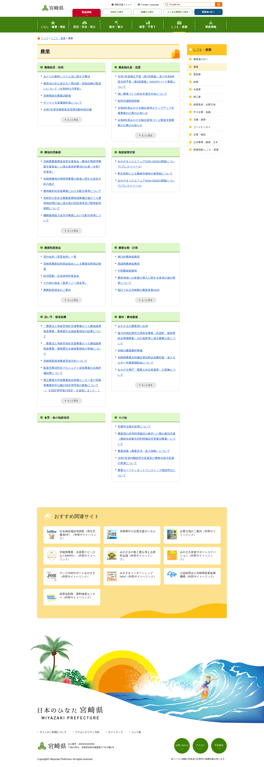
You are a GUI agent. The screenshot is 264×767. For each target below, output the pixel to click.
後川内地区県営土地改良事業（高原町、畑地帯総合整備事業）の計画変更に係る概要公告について (146, 338)
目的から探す (117, 12)
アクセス (200, 745)
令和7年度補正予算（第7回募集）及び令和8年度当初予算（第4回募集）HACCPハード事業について (147, 81)
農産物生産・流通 (130, 67)
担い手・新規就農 (55, 317)
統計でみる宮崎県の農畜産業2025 (139, 290)
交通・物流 (199, 134)
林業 (195, 82)
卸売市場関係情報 (129, 100)
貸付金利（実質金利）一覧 (59, 256)
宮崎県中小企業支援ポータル (138, 531)
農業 (195, 67)
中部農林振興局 (127, 270)
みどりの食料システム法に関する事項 (66, 76)
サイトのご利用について (53, 732)
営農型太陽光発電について (134, 426)
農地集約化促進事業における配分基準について (72, 191)
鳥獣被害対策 (127, 152)
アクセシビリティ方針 (87, 732)
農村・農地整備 (128, 317)
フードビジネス (202, 127)
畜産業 (197, 74)
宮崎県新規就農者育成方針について (65, 360)
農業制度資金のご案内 (57, 290)
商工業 (197, 97)
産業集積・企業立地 (204, 104)
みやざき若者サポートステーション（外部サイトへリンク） (198, 556)
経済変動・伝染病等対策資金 (61, 276)
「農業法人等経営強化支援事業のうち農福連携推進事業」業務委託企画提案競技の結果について (72, 331)
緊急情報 (87, 12)
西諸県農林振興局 (129, 263)
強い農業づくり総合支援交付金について (142, 93)
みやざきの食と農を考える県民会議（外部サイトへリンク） (138, 556)
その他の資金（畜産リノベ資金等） (65, 283)
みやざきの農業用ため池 (133, 326)
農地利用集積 (52, 152)
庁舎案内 (219, 745)
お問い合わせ (182, 745)
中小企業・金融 (202, 112)
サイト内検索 (166, 4)
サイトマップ (115, 732)
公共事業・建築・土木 (205, 142)
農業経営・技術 (54, 67)
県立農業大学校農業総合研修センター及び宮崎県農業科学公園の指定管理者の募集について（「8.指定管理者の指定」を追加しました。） (72, 385)
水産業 (197, 89)
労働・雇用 (199, 119)
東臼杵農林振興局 (129, 256)
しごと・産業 (58, 38)
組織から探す (147, 12)
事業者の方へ (208, 12)
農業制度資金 (52, 247)
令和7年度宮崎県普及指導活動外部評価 (67, 109)
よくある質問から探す (178, 12)
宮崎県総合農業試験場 (57, 95)
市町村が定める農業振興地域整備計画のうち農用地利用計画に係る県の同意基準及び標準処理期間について (72, 203)
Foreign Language (150, 4)
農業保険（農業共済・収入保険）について (144, 451)
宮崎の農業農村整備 (130, 350)
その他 (123, 417)
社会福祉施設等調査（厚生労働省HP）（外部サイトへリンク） (78, 535)
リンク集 (136, 732)
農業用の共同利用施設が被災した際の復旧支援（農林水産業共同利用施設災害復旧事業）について (146, 439)
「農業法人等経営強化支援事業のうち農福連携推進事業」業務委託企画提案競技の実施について (72, 348)
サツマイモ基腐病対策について (62, 102)
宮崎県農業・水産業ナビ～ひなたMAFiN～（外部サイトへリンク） (77, 556)
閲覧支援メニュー (123, 4)
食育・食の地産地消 (56, 417)
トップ (44, 38)
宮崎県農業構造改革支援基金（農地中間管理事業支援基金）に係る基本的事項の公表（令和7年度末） (72, 166)
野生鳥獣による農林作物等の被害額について (145, 173)
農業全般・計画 (128, 247)
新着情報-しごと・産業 (206, 149)
